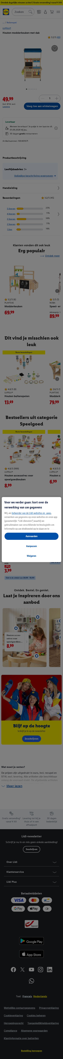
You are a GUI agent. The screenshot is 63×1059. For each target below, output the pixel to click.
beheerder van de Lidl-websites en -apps (31, 513)
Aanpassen (31, 546)
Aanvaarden (31, 536)
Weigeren (31, 555)
